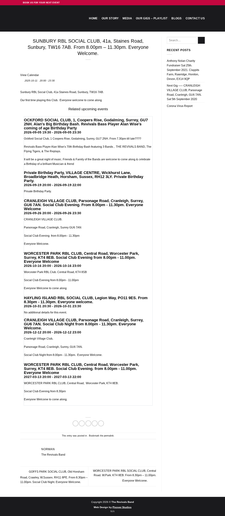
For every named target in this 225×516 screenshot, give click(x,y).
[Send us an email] (200, 2)
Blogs (176, 18)
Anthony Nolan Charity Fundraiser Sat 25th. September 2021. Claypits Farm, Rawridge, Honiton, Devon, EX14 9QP (183, 69)
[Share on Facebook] (75, 423)
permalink (109, 435)
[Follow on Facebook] (196, 2)
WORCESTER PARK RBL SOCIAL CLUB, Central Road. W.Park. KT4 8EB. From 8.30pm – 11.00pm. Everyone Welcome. (124, 475)
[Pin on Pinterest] (95, 423)
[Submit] (201, 40)
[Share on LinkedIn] (101, 423)
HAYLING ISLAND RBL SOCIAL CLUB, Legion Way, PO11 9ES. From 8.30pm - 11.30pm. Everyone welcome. (86, 300)
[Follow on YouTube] (203, 2)
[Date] (22, 79)
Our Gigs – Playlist (152, 18)
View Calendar (29, 75)
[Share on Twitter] (82, 423)
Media (127, 18)
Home (93, 18)
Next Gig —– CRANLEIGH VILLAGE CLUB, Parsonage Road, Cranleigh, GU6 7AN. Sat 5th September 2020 (184, 92)
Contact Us (195, 18)
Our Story (110, 18)
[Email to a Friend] (88, 423)
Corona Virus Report (179, 105)
